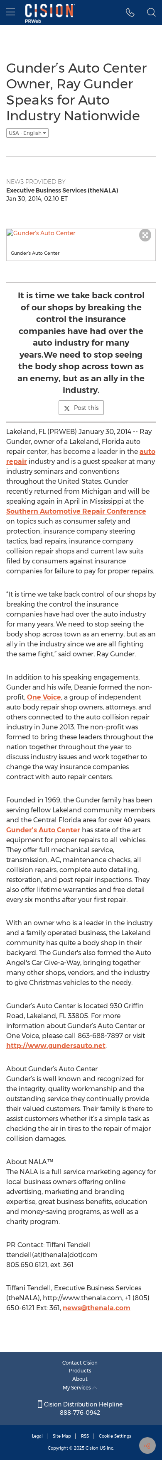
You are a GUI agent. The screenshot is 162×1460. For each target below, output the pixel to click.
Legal (37, 1436)
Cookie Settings (115, 1436)
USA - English (26, 133)
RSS (85, 1436)
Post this (86, 408)
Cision (92, 1448)
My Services (77, 1387)
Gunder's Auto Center (43, 830)
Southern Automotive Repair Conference (76, 511)
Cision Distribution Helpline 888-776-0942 (82, 1408)
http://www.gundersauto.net (56, 1046)
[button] (130, 12)
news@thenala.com (96, 1308)
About (80, 1379)
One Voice (44, 697)
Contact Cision (80, 1363)
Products (80, 1370)
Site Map (62, 1436)
